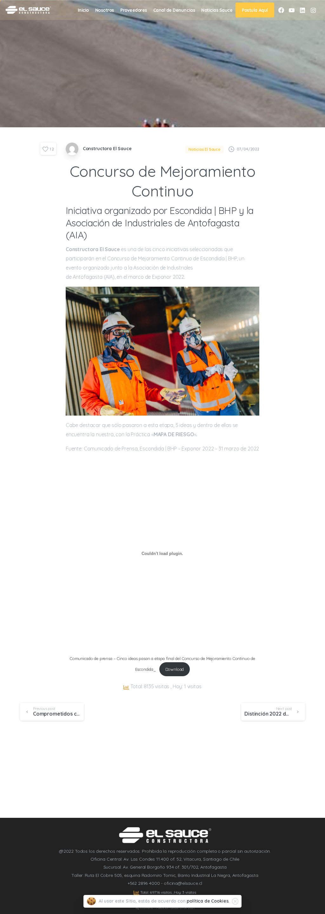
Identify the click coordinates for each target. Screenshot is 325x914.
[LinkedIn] (302, 10)
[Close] (235, 901)
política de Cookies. (208, 901)
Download (174, 669)
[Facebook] (281, 10)
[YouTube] (291, 10)
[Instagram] (313, 10)
